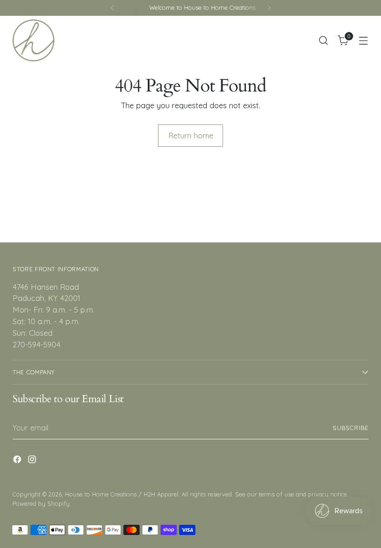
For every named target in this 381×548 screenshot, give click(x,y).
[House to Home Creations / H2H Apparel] (33, 40)
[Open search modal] (323, 40)
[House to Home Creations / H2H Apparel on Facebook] (18, 461)
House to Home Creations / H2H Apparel (121, 494)
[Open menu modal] (363, 40)
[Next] (269, 8)
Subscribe (350, 427)
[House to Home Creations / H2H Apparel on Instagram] (33, 461)
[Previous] (112, 8)
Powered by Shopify (41, 503)
